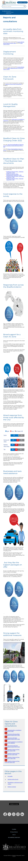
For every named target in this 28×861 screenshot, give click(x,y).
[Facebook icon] (5, 820)
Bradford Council (6, 11)
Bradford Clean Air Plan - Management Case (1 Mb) (12, 754)
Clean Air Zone (9, 12)
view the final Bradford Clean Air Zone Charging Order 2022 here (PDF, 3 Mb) (13, 145)
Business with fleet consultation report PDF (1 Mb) (12, 738)
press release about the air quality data (13, 42)
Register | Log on (22, 2)
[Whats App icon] (14, 820)
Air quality (10, 776)
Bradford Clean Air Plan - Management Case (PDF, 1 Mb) (14, 174)
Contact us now (14, 804)
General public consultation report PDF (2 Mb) (13, 731)
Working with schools (13, 779)
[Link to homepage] (14, 847)
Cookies (14, 829)
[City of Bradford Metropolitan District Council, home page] (9, 4)
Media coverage (12, 786)
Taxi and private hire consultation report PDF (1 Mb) (12, 746)
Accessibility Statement (14, 837)
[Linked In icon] (22, 820)
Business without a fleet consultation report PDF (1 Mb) (12, 734)
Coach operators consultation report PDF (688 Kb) (14, 742)
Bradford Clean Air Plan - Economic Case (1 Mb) (12, 758)
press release (20, 67)
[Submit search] (24, 6)
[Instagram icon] (18, 820)
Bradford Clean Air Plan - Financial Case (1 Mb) (12, 762)
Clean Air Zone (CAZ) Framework (13, 84)
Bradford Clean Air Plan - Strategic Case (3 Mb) (12, 750)
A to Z (14, 834)
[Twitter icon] (10, 820)
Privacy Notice (14, 832)
